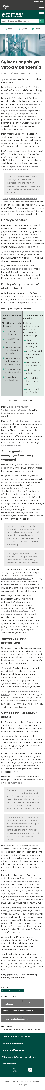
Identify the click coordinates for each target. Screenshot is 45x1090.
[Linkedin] (30, 1070)
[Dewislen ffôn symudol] (39, 6)
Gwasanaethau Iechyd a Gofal (12, 991)
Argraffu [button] (22, 29)
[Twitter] (15, 1070)
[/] (17, 15)
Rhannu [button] (9, 29)
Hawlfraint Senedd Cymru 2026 (16, 1081)
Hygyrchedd (34, 1081)
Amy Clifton (20, 974)
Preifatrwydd (22, 1085)
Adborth (36, 29)
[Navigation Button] (39, 13)
